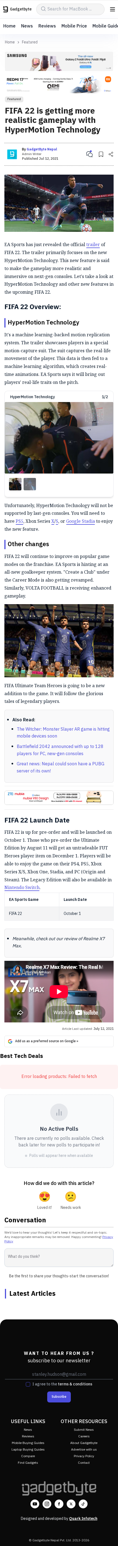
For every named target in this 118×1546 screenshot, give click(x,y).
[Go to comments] (89, 154)
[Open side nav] (112, 9)
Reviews (47, 26)
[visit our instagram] (47, 1504)
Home (9, 26)
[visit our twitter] (71, 1504)
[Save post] (101, 154)
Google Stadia (80, 521)
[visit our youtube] (34, 1504)
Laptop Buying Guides (28, 1449)
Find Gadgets (28, 1462)
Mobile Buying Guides (28, 1443)
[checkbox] (28, 1384)
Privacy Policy (84, 1456)
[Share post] (111, 154)
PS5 (19, 521)
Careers (84, 1436)
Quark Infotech (83, 1518)
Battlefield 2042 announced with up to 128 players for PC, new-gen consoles (60, 750)
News (27, 26)
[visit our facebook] (59, 1504)
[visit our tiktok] (83, 1504)
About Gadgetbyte (83, 1443)
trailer (93, 244)
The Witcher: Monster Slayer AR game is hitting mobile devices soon (63, 733)
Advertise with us (84, 1449)
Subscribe (59, 1396)
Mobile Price (74, 26)
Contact (84, 1462)
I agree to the (62, 1384)
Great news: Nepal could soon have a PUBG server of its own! (60, 767)
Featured (30, 42)
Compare (28, 1456)
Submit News (84, 1429)
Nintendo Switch (22, 887)
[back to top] (108, 1533)
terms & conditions (75, 1384)
